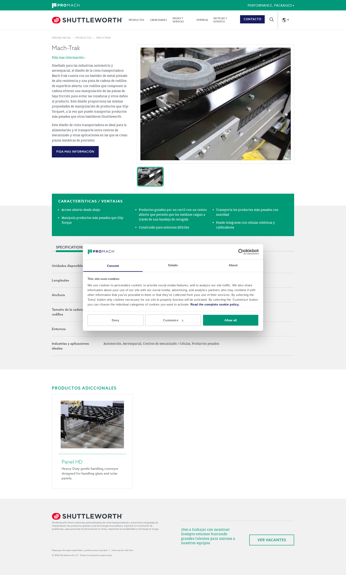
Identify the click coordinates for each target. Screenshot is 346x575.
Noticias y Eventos (220, 20)
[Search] (272, 19)
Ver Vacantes (271, 540)
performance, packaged (270, 5)
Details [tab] (173, 265)
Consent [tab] (113, 265)
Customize (170, 320)
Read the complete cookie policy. (214, 304)
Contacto (252, 19)
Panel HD (72, 462)
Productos (136, 20)
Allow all (230, 320)
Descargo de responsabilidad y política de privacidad (80, 550)
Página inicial (61, 37)
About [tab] (233, 265)
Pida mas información (75, 151)
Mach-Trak (103, 37)
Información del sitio (122, 550)
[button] (150, 177)
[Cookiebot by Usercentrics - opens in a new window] (241, 252)
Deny (115, 320)
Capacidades (158, 20)
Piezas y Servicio (178, 20)
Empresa (202, 20)
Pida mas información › (68, 57)
